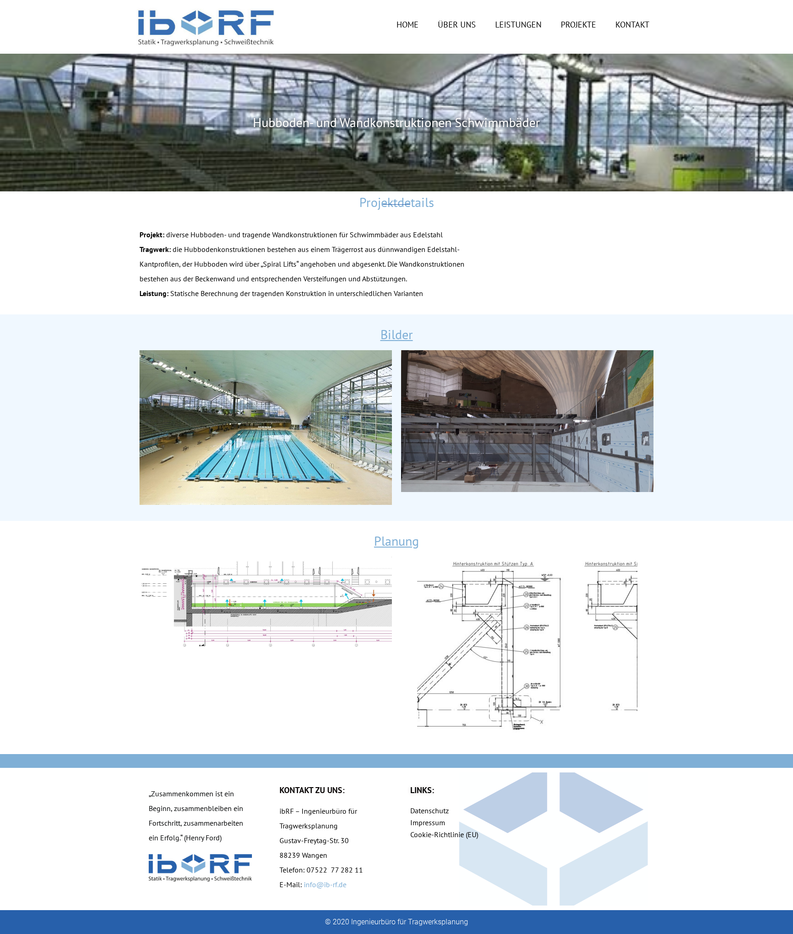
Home (407, 24)
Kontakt (632, 24)
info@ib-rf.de (325, 884)
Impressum (427, 822)
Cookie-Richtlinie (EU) (444, 834)
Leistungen (518, 24)
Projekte (578, 24)
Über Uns (457, 24)
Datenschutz (429, 810)
